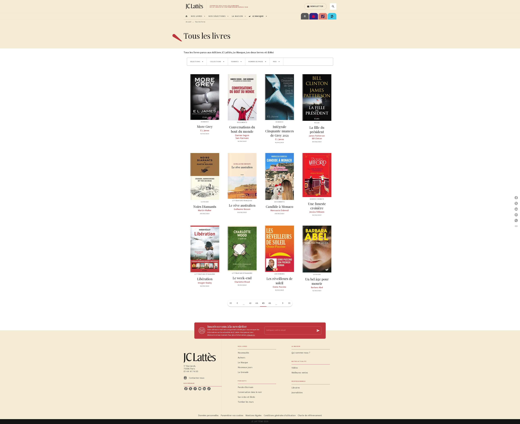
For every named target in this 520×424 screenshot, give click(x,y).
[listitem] (186, 388)
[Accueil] (195, 6)
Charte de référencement (310, 415)
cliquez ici (251, 335)
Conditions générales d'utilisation (280, 415)
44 (256, 303)
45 (263, 303)
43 (250, 303)
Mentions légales (253, 415)
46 (269, 303)
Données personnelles (208, 415)
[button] (315, 6)
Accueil (188, 21)
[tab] (186, 16)
